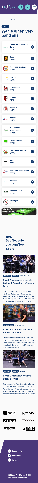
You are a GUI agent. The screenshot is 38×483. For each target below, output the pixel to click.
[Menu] (34, 7)
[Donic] (9, 428)
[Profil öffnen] (27, 7)
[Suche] (21, 7)
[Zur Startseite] (10, 7)
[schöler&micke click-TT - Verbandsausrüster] (19, 211)
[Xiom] (28, 420)
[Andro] (9, 413)
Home (5, 20)
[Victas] (28, 413)
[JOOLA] (28, 429)
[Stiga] (9, 421)
